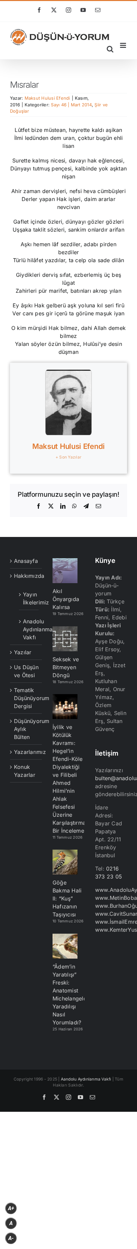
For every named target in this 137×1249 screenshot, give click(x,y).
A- (11, 1238)
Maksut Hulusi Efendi (47, 98)
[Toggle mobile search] (110, 49)
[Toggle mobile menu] (123, 45)
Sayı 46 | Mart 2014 (71, 104)
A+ (11, 1208)
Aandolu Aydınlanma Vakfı (86, 1079)
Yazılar (23, 652)
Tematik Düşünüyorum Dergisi (26, 698)
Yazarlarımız (26, 752)
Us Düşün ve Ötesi (26, 671)
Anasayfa (26, 561)
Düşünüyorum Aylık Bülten (26, 729)
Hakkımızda (26, 575)
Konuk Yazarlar (24, 771)
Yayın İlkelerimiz (29, 598)
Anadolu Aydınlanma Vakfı (29, 629)
